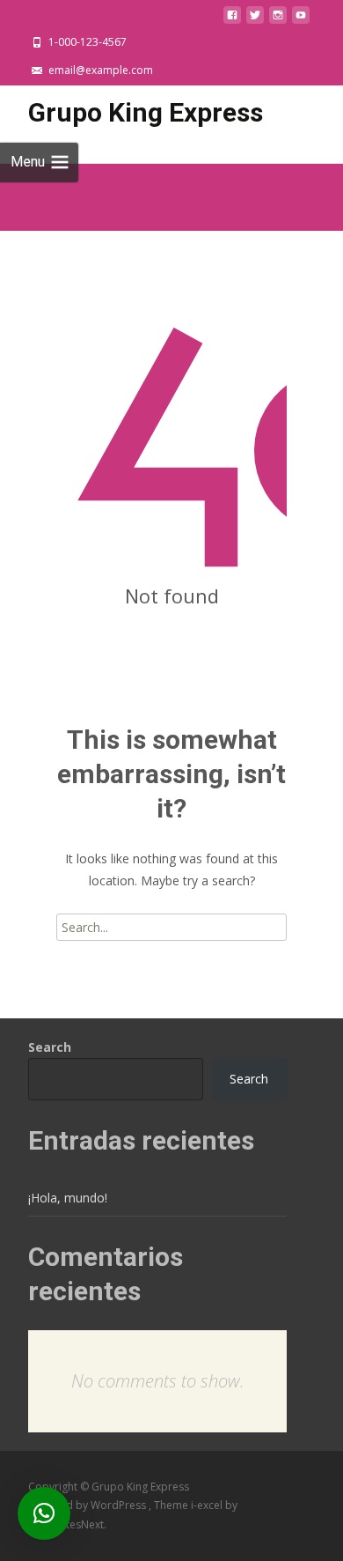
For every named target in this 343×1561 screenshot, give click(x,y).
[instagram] (278, 19)
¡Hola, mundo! (67, 1197)
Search (49, 1047)
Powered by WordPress (88, 1505)
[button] (44, 1513)
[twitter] (255, 19)
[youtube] (301, 19)
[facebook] (232, 19)
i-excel (208, 1505)
